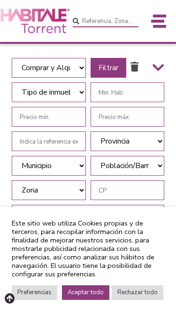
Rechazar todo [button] (137, 292)
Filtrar (108, 68)
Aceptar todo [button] (86, 292)
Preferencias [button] (34, 292)
